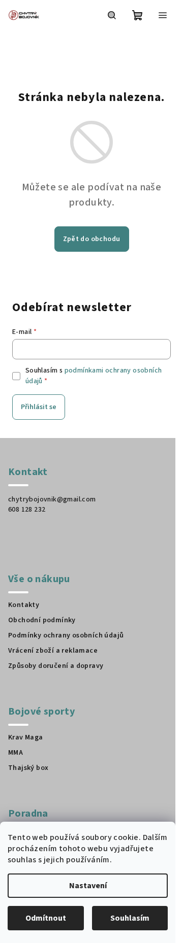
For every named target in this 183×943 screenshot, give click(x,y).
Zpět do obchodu (91, 239)
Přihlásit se (38, 407)
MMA (15, 752)
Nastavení (88, 885)
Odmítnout (45, 918)
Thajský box (28, 767)
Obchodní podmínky (42, 620)
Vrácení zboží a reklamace (53, 650)
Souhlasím (129, 918)
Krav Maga (25, 737)
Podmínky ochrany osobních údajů (66, 635)
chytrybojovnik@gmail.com (52, 499)
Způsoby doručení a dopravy (55, 665)
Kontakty (23, 605)
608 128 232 (26, 509)
